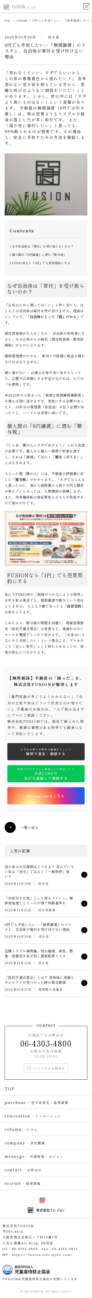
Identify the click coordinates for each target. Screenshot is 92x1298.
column (22, 20)
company (25, 1143)
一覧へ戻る (30, 827)
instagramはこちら (46, 795)
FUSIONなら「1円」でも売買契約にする (40, 263)
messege (34, 1156)
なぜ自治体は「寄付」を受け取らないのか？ (42, 246)
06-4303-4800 (46, 1043)
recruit (23, 1183)
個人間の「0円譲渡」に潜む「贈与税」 (38, 254)
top (8, 20)
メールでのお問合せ (49, 1068)
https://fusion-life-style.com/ (42, 1254)
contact (23, 1170)
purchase (37, 1102)
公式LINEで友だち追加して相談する (46, 774)
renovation (33, 1116)
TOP (10, 1089)
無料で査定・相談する (45, 752)
